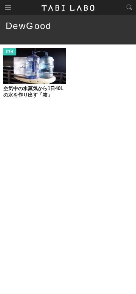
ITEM (9, 52)
